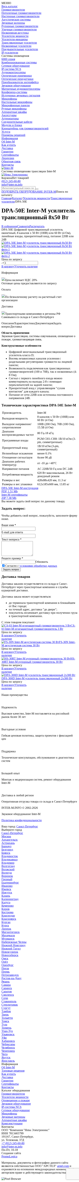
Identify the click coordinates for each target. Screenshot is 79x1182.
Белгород (7, 849)
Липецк (6, 928)
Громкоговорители (13, 9)
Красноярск (8, 918)
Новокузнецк (9, 951)
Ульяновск (8, 1034)
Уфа (4, 1037)
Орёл (4, 961)
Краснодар (8, 915)
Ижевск (6, 889)
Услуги (5, 131)
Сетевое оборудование (15, 65)
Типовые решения (12, 1070)
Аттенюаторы (10, 118)
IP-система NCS (11, 1106)
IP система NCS (11, 69)
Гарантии (7, 151)
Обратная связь (11, 161)
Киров (5, 909)
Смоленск (7, 994)
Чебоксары (8, 1044)
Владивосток (9, 856)
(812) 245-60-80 (11, 181)
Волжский (8, 869)
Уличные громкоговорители (19, 29)
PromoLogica (9, 1156)
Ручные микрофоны (14, 108)
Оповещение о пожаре (15, 1100)
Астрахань (8, 843)
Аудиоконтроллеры (13, 72)
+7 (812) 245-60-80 (12, 1143)
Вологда (6, 872)
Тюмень (6, 1027)
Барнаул (6, 846)
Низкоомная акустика (15, 32)
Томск (5, 1021)
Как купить (8, 144)
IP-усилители (9, 52)
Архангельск (9, 839)
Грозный (6, 879)
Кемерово (7, 905)
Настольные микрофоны (16, 102)
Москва (6, 836)
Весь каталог (9, 6)
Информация (9, 138)
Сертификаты (10, 154)
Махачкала (8, 935)
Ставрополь (8, 1001)
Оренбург (7, 965)
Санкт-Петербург (27, 826)
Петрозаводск (10, 975)
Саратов (6, 991)
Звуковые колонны (13, 22)
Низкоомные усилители (16, 45)
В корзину (7, 266)
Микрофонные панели (15, 105)
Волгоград (8, 866)
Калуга (5, 902)
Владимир (7, 862)
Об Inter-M (8, 141)
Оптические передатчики (17, 78)
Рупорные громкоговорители (19, 26)
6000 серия (8, 59)
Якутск (5, 1057)
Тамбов (6, 1011)
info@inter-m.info (11, 184)
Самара (6, 984)
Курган (5, 922)
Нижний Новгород (13, 945)
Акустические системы (16, 19)
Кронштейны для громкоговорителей (25, 128)
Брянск (5, 852)
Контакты (7, 164)
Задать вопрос (11, 569)
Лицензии (7, 158)
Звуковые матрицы (13, 1116)
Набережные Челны (13, 942)
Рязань (5, 981)
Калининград (9, 899)
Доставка (7, 148)
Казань (5, 895)
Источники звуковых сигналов (20, 95)
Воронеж (7, 876)
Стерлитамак (9, 1004)
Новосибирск (9, 955)
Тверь (5, 1014)
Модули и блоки (11, 125)
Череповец (8, 1050)
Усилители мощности (14, 36)
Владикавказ (9, 859)
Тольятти (7, 1017)
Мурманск (8, 938)
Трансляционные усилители (19, 42)
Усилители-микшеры (14, 39)
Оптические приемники (16, 75)
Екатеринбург (10, 882)
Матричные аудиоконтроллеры (20, 88)
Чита (4, 1054)
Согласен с (31, 565)
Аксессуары (9, 115)
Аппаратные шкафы (14, 111)
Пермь (5, 971)
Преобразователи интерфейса (20, 82)
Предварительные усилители (19, 49)
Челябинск (8, 1047)
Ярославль (8, 1060)
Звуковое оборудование (16, 85)
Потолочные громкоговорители (21, 12)
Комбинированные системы (19, 62)
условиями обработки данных (38, 565)
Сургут (5, 1008)
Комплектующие (12, 1123)
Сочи (4, 998)
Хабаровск (8, 1040)
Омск (4, 958)
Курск (5, 925)
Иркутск (6, 892)
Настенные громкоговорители (20, 16)
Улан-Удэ (7, 1031)
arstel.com (63, 1166)
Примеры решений (13, 135)
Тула (4, 1024)
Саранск (6, 988)
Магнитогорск (10, 932)
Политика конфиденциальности (21, 820)
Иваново (6, 885)
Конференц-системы (14, 92)
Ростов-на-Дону (11, 978)
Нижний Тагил (11, 948)
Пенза (5, 968)
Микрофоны (9, 98)
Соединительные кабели (16, 121)
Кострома (7, 912)
